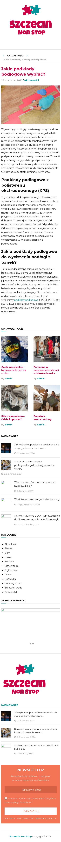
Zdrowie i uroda (13, 587)
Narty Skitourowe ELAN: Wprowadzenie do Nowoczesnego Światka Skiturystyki (37, 517)
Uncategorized (13, 583)
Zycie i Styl (11, 592)
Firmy (8, 557)
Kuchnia (9, 561)
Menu (9, 42)
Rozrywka (10, 579)
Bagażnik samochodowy (43, 418)
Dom (7, 552)
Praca (8, 574)
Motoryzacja (12, 565)
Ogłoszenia (11, 570)
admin (8, 378)
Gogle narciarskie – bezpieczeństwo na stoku (13, 370)
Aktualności (15, 55)
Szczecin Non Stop (21, 836)
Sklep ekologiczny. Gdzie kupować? (13, 418)
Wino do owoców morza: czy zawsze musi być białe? (35, 484)
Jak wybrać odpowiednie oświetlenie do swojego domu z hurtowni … (36, 446)
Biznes (8, 548)
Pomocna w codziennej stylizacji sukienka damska (46, 370)
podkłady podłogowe (26, 300)
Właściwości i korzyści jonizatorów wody (37, 499)
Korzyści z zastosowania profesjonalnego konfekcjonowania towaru (34, 465)
